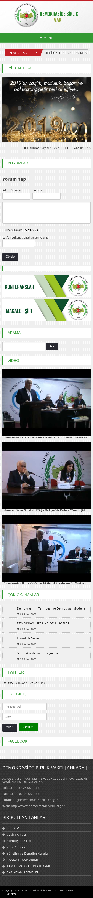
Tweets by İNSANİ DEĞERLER (23, 683)
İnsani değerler (28, 638)
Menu (48, 38)
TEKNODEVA (9, 894)
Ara (52, 346)
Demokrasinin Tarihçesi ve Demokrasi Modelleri (52, 608)
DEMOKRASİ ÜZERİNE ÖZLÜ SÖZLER (43, 623)
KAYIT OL (29, 727)
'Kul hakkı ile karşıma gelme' (38, 653)
